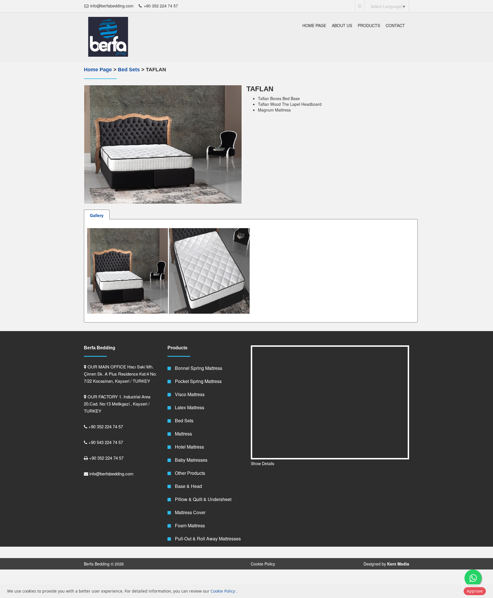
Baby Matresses (190, 460)
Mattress (183, 433)
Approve (475, 591)
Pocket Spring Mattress (198, 381)
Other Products (189, 473)
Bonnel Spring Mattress (198, 368)
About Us (342, 25)
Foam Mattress (189, 525)
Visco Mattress (189, 394)
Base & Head (188, 486)
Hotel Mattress (189, 446)
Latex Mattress (189, 407)
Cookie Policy (263, 564)
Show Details (262, 463)
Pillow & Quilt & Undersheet (202, 499)
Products (369, 25)
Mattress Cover (189, 512)
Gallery (97, 215)
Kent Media (398, 564)
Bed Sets (129, 69)
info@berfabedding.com (111, 6)
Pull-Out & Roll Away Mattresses (207, 538)
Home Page (314, 25)
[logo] (108, 37)
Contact (395, 25)
